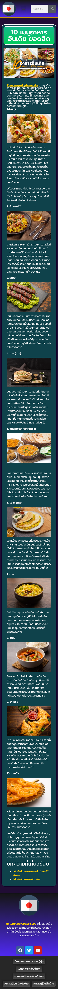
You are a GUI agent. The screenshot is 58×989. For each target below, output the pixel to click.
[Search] (52, 9)
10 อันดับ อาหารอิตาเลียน (27, 879)
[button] (23, 8)
